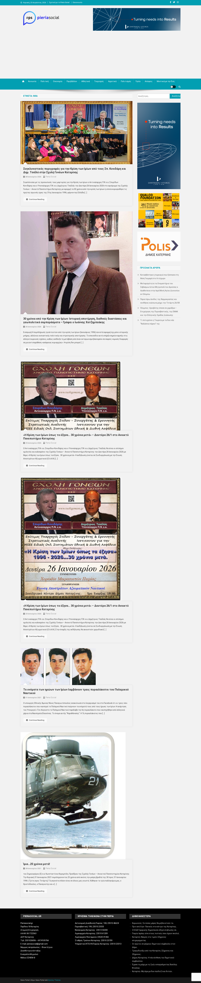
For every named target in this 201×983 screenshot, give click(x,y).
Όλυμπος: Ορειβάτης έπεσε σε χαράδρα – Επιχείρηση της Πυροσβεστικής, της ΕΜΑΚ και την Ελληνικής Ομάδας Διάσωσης (159, 311)
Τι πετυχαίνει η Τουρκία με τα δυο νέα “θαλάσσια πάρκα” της (157, 322)
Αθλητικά (85, 81)
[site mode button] (173, 86)
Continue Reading (36, 199)
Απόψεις (148, 81)
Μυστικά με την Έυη (165, 81)
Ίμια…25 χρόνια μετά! (36, 864)
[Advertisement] (100, 55)
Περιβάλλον (72, 81)
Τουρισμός (99, 81)
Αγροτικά (112, 81)
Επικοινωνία (77, 2)
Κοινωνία (32, 81)
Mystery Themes (54, 980)
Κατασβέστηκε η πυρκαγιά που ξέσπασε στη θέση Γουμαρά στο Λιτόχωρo (159, 277)
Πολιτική (45, 81)
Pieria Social (51, 177)
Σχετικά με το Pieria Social (59, 2)
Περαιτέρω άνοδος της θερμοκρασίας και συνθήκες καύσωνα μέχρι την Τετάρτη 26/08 (160, 301)
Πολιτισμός (126, 81)
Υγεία (138, 81)
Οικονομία (57, 81)
